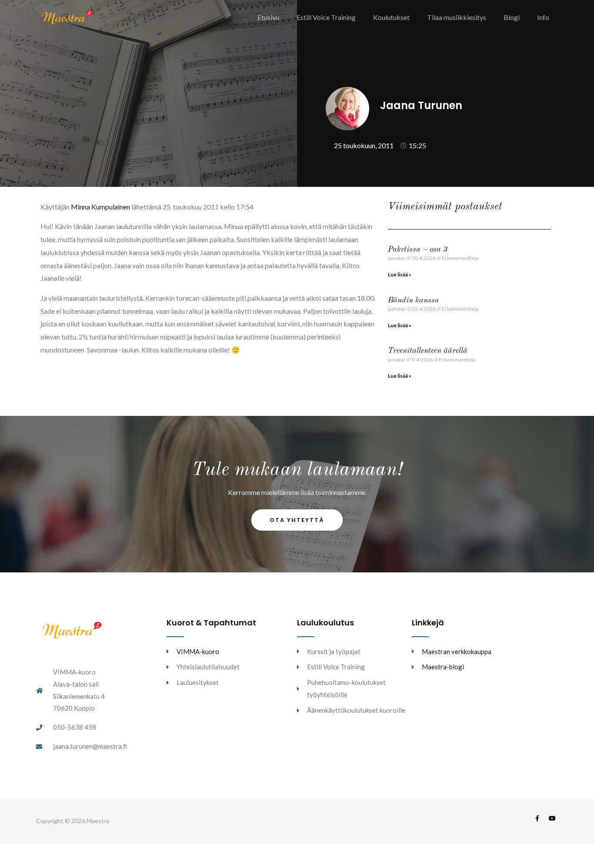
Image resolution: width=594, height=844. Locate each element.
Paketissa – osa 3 (417, 249)
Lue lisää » (399, 274)
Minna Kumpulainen (100, 207)
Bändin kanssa (413, 300)
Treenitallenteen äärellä (427, 351)
